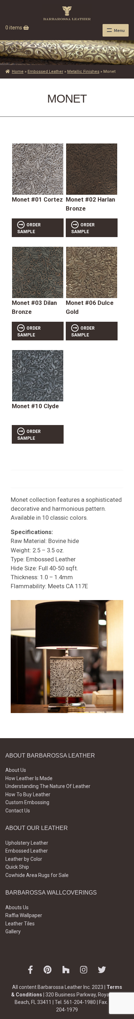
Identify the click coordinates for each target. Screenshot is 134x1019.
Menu (119, 30)
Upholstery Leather (26, 843)
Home (18, 71)
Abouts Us (17, 907)
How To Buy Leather (27, 794)
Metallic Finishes (83, 71)
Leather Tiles (20, 923)
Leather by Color (23, 859)
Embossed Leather (45, 71)
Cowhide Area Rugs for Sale (37, 875)
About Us (15, 770)
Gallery (13, 931)
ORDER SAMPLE (29, 228)
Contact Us (17, 810)
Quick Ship (17, 867)
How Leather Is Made (29, 778)
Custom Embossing (27, 802)
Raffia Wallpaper (23, 915)
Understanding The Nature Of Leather (47, 786)
